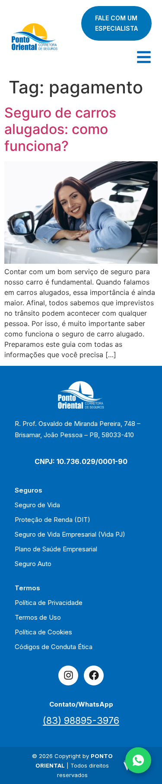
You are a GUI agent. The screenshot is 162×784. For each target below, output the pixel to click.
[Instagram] (68, 675)
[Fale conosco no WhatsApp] (138, 760)
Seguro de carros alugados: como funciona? (60, 129)
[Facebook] (94, 675)
